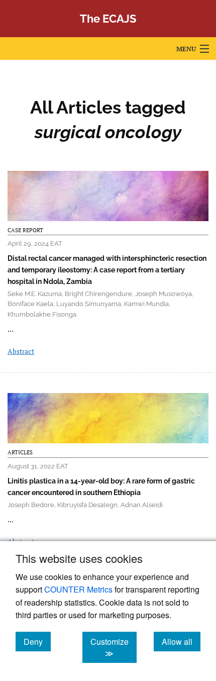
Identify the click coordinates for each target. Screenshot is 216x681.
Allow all (181, 641)
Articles (20, 452)
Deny (37, 641)
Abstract (21, 351)
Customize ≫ (113, 647)
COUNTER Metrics (78, 589)
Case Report (25, 230)
